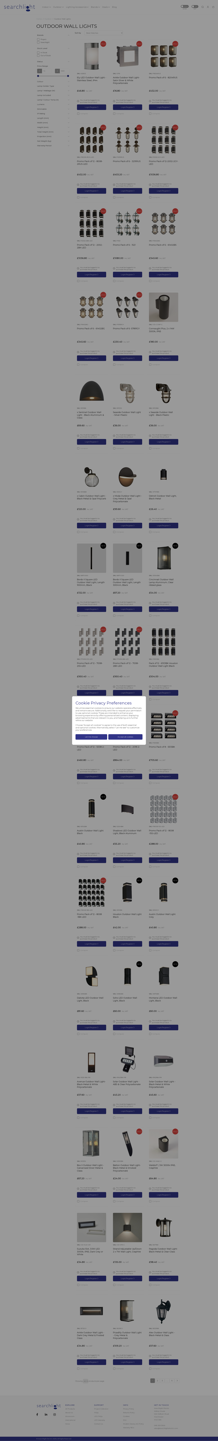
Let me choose (91, 737)
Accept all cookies (125, 737)
